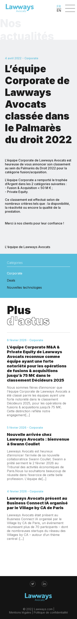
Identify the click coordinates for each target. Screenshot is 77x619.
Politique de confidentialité (51, 612)
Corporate (14, 273)
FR (59, 6)
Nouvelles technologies (24, 287)
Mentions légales (20, 612)
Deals (11, 280)
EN (59, 10)
